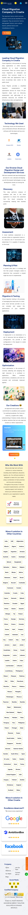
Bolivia (21, 572)
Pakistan (14, 717)
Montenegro (9, 697)
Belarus (14, 567)
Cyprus (6, 598)
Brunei (21, 577)
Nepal (9, 707)
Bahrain (9, 562)
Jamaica (7, 645)
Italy (17, 640)
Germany (21, 619)
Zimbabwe (10, 785)
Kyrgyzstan (6, 655)
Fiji (14, 614)
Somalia (5, 754)
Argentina (13, 551)
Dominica (6, 603)
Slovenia (7, 748)
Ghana (6, 624)
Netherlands (17, 707)
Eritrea (6, 608)
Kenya (15, 650)
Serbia (19, 738)
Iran (22, 634)
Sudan (14, 759)
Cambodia (22, 582)
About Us (8, 870)
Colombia (7, 593)
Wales (18, 790)
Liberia (15, 660)
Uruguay (6, 780)
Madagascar (19, 671)
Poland (7, 728)
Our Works (6, 33)
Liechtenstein (10, 665)
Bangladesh (17, 562)
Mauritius (6, 686)
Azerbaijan (22, 557)
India (6, 541)
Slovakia (18, 743)
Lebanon (22, 655)
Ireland (11, 640)
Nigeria (19, 712)
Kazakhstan (7, 650)
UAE (12, 541)
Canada (18, 588)
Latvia (15, 655)
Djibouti (22, 598)
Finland (20, 614)
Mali (6, 681)
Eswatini (21, 608)
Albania (6, 546)
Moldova (22, 686)
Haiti (13, 629)
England (18, 785)
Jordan (22, 645)
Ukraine (18, 769)
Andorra (21, 546)
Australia (5, 557)
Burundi (13, 582)
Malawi (6, 676)
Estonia (14, 608)
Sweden (21, 759)
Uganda (10, 769)
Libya (21, 660)
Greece (13, 624)
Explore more (14, 454)
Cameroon (10, 588)
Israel (23, 640)
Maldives (21, 676)
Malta (12, 681)
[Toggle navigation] (25, 3)
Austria (13, 557)
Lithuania (19, 665)
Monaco (9, 691)
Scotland (10, 790)
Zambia (22, 780)
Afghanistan (19, 541)
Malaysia (13, 676)
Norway (6, 717)
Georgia (13, 619)
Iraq (4, 640)
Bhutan (14, 572)
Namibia (14, 702)
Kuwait (22, 650)
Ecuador (15, 603)
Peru (13, 722)
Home (7, 867)
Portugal (14, 728)
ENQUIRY (26, 864)
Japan (14, 645)
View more (12, 448)
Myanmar (6, 702)
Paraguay (6, 722)
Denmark (13, 598)
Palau (22, 717)
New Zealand (10, 712)
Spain (23, 754)
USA (20, 774)
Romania (10, 733)
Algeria (14, 546)
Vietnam (14, 780)
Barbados (6, 567)
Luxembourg (8, 671)
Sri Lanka (6, 759)
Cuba (22, 593)
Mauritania (20, 681)
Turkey (22, 764)
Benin (6, 572)
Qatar (21, 728)
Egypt (22, 603)
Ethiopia (7, 614)
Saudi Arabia (10, 738)
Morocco (19, 697)
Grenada (21, 624)
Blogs (7, 877)
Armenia (22, 551)
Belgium (22, 567)
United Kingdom (11, 774)
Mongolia (18, 691)
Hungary (20, 629)
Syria (15, 764)
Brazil (15, 577)
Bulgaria (5, 582)
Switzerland (7, 764)
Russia (18, 733)
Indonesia (15, 634)
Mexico (14, 686)
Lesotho (7, 660)
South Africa (14, 754)
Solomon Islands (18, 748)
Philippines (21, 722)
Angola (6, 551)
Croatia (15, 593)
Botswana (7, 577)
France (6, 619)
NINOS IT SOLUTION (18, 903)
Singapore (10, 743)
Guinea (7, 629)
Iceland (7, 634)
